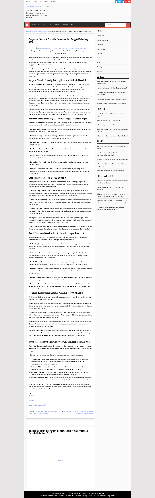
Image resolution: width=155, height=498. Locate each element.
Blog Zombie (111, 496)
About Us (27, 1)
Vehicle (99, 71)
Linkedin (122, 1)
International (101, 49)
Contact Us (35, 1)
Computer (100, 36)
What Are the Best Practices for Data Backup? (112, 136)
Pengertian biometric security (39, 31)
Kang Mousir (52, 496)
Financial (100, 44)
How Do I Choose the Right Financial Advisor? (112, 159)
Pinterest (126, 1)
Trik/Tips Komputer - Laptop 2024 (37, 6)
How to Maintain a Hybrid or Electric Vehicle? (112, 88)
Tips (43, 25)
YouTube (129, 1)
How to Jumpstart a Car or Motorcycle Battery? (112, 99)
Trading (99, 67)
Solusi (50, 25)
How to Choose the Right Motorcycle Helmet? (112, 103)
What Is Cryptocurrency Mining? (107, 125)
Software (57, 25)
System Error (35, 25)
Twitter (119, 1)
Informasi (66, 25)
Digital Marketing (102, 40)
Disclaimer (53, 1)
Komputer (31, 400)
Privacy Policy (44, 1)
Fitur (72, 25)
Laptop (99, 53)
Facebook (116, 1)
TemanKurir (100, 496)
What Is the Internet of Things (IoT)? (109, 120)
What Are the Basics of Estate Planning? (110, 170)
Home (27, 24)
